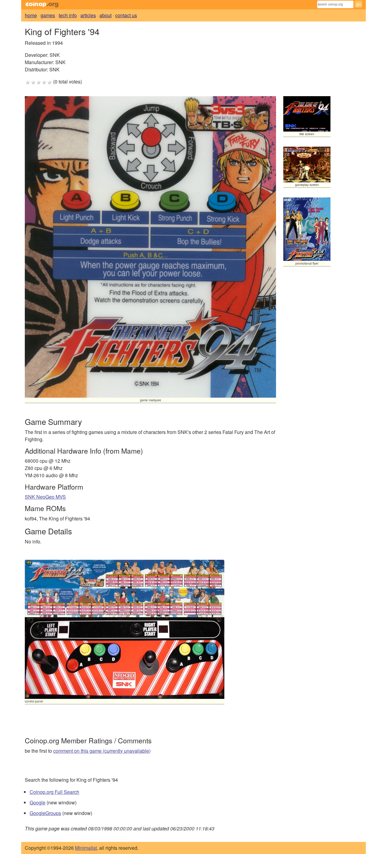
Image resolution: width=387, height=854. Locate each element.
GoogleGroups (45, 813)
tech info (68, 15)
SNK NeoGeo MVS (45, 496)
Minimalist (86, 847)
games (48, 15)
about (105, 15)
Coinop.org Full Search (54, 791)
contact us (126, 15)
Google (37, 802)
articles (88, 15)
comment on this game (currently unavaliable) (102, 750)
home (31, 15)
